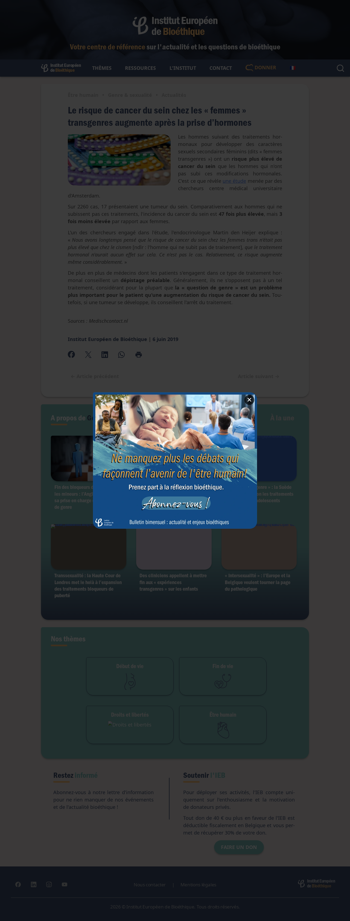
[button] (175, 460)
